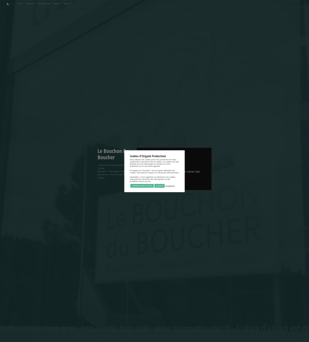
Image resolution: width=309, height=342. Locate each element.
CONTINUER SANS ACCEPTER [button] (142, 186)
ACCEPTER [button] (159, 186)
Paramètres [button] (170, 186)
